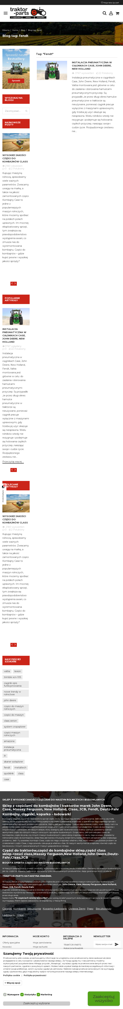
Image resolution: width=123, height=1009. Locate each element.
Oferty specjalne (11, 942)
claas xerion (10, 720)
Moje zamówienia (42, 942)
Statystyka (30, 994)
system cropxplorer (14, 726)
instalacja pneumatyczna (12, 748)
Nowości (7, 946)
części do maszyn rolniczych (14, 707)
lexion (17, 671)
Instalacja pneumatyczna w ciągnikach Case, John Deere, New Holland (92, 65)
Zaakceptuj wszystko (104, 998)
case (6, 779)
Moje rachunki (40, 946)
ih (5, 755)
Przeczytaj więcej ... (13, 461)
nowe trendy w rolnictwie (12, 693)
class (20, 773)
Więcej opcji (13, 983)
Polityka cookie (11, 975)
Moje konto (41, 936)
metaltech (20, 767)
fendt (7, 767)
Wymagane (13, 994)
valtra (7, 671)
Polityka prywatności (35, 975)
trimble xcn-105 (12, 677)
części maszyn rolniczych (12, 734)
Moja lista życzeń (111, 2)
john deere (10, 700)
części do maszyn (14, 714)
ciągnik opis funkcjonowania (12, 684)
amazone (9, 741)
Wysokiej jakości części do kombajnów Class (15, 158)
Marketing (46, 994)
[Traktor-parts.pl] (28, 13)
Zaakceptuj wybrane (36, 1003)
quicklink (9, 773)
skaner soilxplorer (13, 761)
